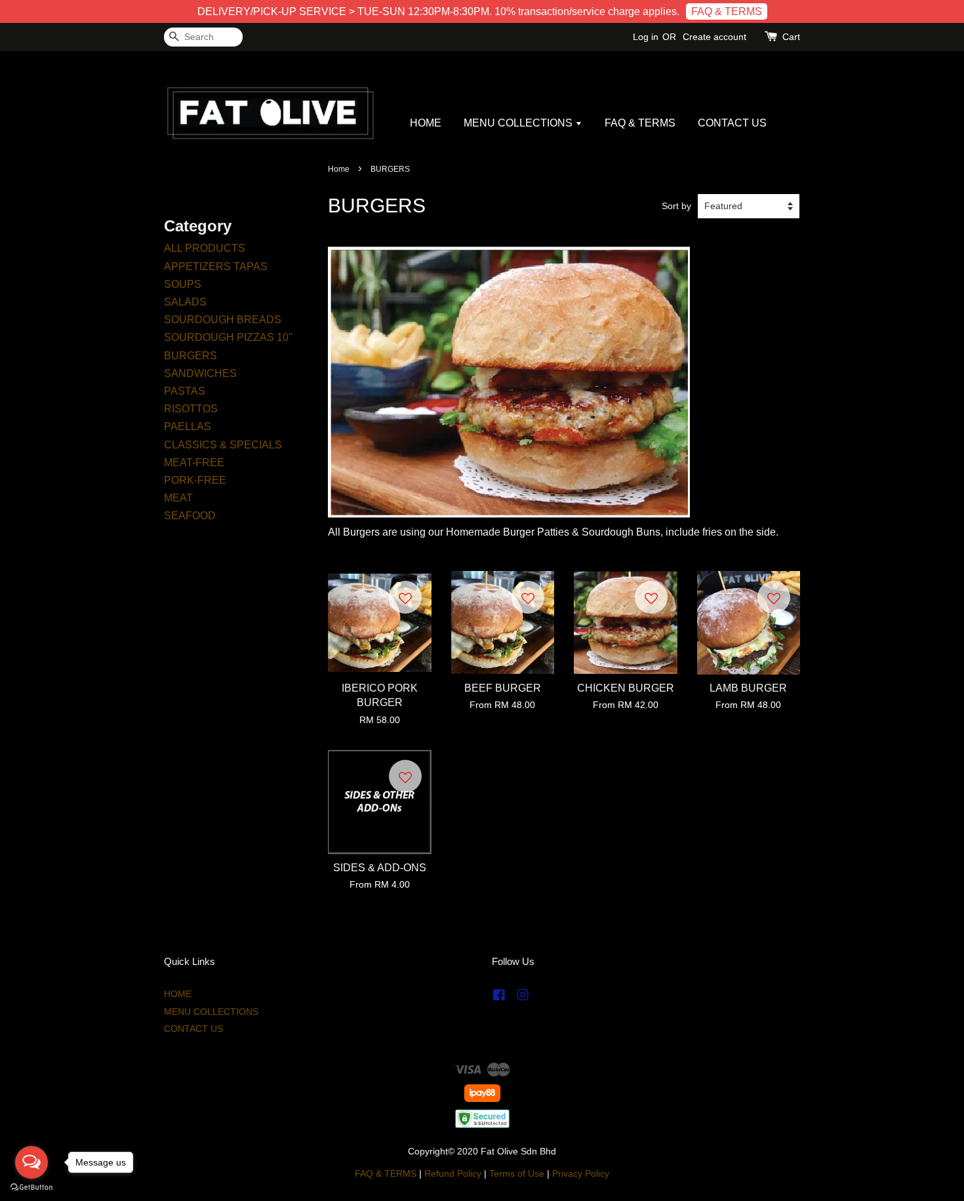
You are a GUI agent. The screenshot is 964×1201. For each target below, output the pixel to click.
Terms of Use (516, 1174)
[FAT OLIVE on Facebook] (499, 997)
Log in (645, 36)
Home (339, 169)
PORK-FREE (195, 480)
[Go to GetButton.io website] (31, 1187)
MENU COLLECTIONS (519, 122)
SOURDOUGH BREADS (222, 319)
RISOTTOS (191, 408)
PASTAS (184, 391)
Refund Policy (452, 1174)
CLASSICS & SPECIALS (223, 444)
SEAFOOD (190, 515)
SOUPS (182, 284)
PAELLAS (187, 426)
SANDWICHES (200, 373)
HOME (425, 122)
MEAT (178, 497)
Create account (714, 36)
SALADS (185, 301)
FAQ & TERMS (726, 11)
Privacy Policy (580, 1174)
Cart (791, 36)
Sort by (676, 206)
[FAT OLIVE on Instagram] (522, 997)
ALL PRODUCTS (204, 248)
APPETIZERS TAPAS (216, 266)
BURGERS (190, 355)
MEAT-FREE (194, 462)
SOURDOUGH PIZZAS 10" (228, 337)
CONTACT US (732, 122)
